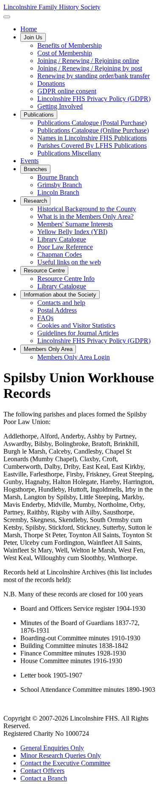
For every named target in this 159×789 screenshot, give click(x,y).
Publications (39, 115)
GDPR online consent (66, 91)
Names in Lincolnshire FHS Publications (92, 137)
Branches (35, 169)
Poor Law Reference (65, 246)
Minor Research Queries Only (60, 755)
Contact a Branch (43, 778)
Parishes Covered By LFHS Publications (92, 145)
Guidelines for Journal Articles (78, 333)
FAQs (45, 317)
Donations (51, 83)
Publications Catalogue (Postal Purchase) (92, 122)
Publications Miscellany (69, 153)
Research (35, 201)
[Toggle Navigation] (6, 17)
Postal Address (57, 310)
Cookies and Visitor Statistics (76, 325)
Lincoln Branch (58, 192)
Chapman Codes (59, 254)
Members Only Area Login (73, 357)
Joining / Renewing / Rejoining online (88, 60)
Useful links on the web (69, 262)
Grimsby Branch (59, 184)
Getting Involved (60, 106)
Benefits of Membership (69, 45)
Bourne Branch (57, 177)
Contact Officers (42, 770)
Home (28, 29)
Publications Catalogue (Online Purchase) (93, 130)
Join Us (33, 37)
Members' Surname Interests (75, 224)
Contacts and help (61, 302)
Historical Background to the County (86, 208)
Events (29, 160)
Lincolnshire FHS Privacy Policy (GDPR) (94, 98)
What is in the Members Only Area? (85, 216)
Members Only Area (48, 349)
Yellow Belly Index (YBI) (72, 231)
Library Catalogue (61, 239)
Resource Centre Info (66, 278)
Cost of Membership (64, 53)
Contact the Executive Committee (65, 763)
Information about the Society (60, 294)
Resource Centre (44, 270)
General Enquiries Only (52, 747)
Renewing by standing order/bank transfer (93, 75)
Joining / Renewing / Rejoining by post (89, 68)
